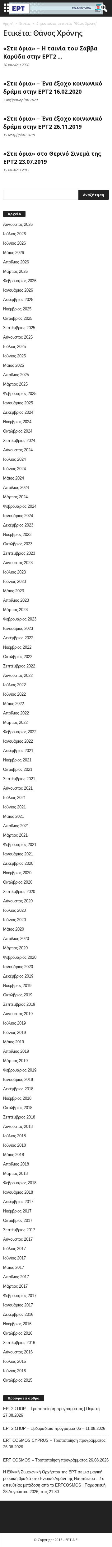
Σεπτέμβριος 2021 (19, 778)
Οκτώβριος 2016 (17, 1333)
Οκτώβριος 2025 (17, 318)
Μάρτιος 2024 (15, 497)
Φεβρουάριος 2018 (19, 1183)
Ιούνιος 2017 (14, 1258)
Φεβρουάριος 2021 (19, 844)
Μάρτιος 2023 (15, 609)
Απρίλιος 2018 (16, 1164)
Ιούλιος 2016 (14, 1361)
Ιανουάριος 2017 (18, 1305)
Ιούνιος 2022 (14, 694)
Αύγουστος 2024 (18, 450)
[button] (102, 8)
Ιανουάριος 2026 (18, 290)
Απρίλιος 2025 (16, 374)
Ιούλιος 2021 (14, 797)
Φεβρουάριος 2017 (19, 1295)
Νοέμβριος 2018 (17, 1098)
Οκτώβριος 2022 (17, 656)
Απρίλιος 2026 (16, 262)
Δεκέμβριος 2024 (18, 412)
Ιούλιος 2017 (14, 1248)
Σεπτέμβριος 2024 (19, 440)
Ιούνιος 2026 (14, 243)
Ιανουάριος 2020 (18, 966)
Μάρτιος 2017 (15, 1286)
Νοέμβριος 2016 (17, 1323)
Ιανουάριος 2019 (18, 1079)
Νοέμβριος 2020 (17, 872)
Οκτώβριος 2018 (17, 1107)
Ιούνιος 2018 (14, 1145)
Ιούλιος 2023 (14, 572)
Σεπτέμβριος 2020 (19, 891)
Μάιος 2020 (13, 929)
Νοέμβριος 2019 (17, 985)
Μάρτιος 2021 (15, 835)
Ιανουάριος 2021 (18, 854)
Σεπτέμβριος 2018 (19, 1117)
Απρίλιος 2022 (16, 713)
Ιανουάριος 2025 (18, 403)
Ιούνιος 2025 (14, 356)
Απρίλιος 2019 (16, 1051)
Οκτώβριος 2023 (17, 544)
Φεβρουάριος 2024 (19, 506)
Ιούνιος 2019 (14, 1032)
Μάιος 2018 (13, 1154)
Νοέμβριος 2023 (17, 534)
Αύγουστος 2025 (18, 337)
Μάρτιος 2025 (15, 384)
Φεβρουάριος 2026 (19, 280)
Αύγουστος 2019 (18, 1013)
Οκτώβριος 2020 (17, 882)
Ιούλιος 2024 (14, 459)
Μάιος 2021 (13, 816)
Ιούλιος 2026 (14, 233)
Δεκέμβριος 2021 (18, 750)
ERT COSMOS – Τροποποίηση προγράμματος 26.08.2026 (56, 1460)
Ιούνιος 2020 (14, 919)
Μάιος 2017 (13, 1267)
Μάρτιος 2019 (15, 1060)
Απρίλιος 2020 (16, 938)
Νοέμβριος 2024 (17, 421)
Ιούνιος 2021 (14, 807)
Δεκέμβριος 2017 (18, 1201)
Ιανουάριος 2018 (18, 1192)
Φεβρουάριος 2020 (19, 957)
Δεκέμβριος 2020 (18, 863)
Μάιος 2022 (13, 703)
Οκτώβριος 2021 (17, 769)
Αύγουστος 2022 (18, 675)
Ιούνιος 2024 (14, 468)
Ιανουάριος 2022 (18, 741)
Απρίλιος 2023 (16, 600)
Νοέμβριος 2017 (17, 1211)
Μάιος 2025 (13, 365)
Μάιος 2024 (13, 478)
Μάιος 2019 (13, 1042)
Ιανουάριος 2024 (18, 515)
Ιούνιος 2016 (14, 1370)
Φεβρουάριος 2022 (19, 731)
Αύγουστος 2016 (18, 1352)
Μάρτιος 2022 (15, 722)
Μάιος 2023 (13, 591)
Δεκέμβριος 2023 (18, 525)
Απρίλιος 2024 (16, 487)
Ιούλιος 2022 (14, 685)
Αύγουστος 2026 (18, 224)
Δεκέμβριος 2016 (18, 1314)
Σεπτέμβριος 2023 (19, 553)
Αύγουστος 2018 (18, 1126)
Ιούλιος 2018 (14, 1136)
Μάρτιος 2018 (15, 1173)
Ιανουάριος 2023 (18, 628)
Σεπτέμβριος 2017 (19, 1230)
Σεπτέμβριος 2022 (19, 666)
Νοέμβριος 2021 (17, 760)
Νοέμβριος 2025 (17, 309)
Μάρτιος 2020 (15, 948)
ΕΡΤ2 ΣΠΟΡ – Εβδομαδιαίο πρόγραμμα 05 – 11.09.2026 (54, 1428)
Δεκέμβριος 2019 (18, 976)
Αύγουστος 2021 (18, 788)
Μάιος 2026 (13, 252)
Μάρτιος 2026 (15, 271)
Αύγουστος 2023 (18, 562)
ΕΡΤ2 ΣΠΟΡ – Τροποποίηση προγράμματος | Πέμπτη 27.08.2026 (51, 1412)
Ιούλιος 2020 (14, 910)
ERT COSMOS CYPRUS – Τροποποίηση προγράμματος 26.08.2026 (54, 1443)
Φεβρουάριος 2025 (19, 393)
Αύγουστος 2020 (18, 901)
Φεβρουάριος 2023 (19, 619)
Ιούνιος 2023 (14, 581)
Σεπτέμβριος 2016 (19, 1342)
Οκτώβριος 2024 (17, 431)
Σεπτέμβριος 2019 (19, 1004)
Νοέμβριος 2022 (17, 647)
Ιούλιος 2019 (14, 1023)
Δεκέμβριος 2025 (18, 299)
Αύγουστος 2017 (18, 1239)
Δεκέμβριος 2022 (18, 638)
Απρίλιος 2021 (16, 825)
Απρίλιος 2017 (16, 1276)
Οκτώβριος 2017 (17, 1220)
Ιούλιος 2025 (14, 346)
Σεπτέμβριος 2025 (19, 327)
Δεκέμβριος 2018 (18, 1089)
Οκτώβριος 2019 (17, 995)
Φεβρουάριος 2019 (19, 1070)
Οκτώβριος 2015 (17, 1380)
